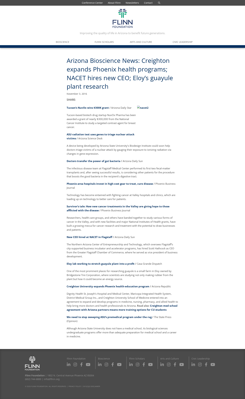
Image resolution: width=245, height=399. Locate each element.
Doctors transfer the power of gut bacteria (93, 161)
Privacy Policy (74, 386)
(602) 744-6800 (33, 379)
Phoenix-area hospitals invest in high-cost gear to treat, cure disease (110, 183)
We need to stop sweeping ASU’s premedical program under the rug (109, 317)
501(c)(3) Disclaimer (91, 386)
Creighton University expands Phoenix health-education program (108, 286)
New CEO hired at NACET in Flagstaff (89, 237)
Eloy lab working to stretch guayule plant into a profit (100, 263)
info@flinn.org (52, 379)
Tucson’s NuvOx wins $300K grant (88, 107)
